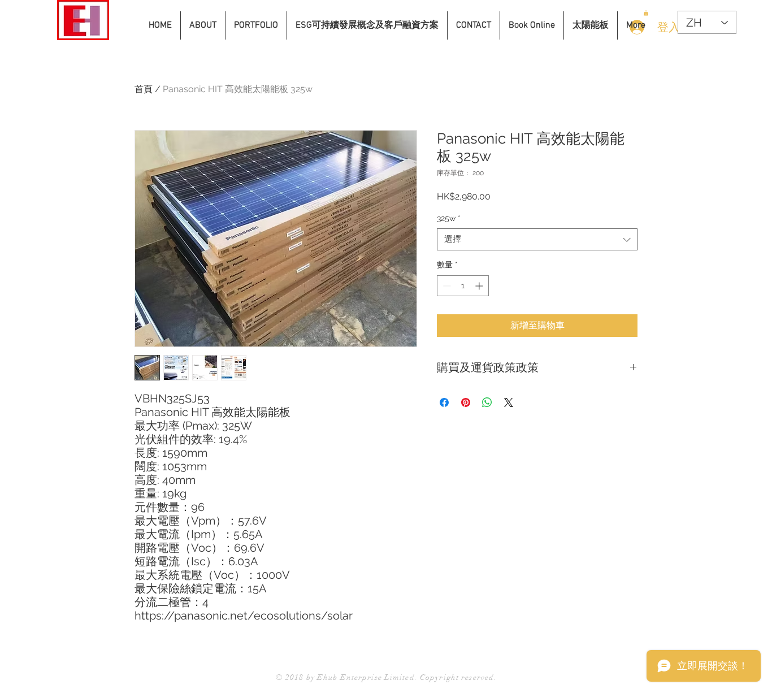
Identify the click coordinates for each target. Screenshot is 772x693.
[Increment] (480, 286)
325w (449, 218)
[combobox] (537, 239)
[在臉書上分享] (444, 402)
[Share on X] (508, 402)
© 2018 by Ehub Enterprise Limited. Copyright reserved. (386, 677)
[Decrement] (446, 286)
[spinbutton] (463, 286)
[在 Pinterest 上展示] (465, 402)
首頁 (144, 89)
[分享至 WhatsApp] (487, 402)
